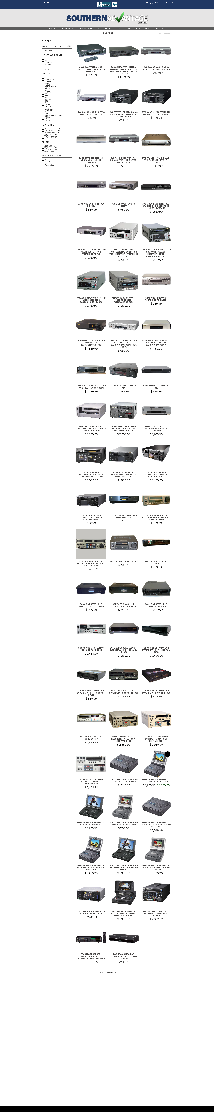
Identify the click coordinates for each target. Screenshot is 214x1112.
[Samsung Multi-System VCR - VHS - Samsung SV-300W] (91, 370)
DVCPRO (48, 92)
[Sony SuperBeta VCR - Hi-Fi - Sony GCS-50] (91, 718)
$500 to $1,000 (49, 146)
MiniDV (47, 104)
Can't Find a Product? (128, 29)
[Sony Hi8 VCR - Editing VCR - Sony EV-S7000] (123, 499)
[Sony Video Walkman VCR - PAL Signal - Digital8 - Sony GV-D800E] (91, 849)
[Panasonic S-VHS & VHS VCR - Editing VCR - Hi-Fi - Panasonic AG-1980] (91, 325)
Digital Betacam (50, 87)
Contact (160, 29)
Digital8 (47, 85)
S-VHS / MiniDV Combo (53, 115)
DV (45, 90)
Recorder (48, 50)
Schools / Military (87, 29)
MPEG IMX (48, 110)
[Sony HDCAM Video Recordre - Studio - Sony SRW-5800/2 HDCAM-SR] (91, 455)
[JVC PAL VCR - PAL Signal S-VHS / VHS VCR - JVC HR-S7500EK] (156, 141)
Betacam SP (49, 79)
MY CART (162, 3)
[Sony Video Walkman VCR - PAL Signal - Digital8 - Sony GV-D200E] (156, 807)
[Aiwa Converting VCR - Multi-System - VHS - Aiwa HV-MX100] (91, 51)
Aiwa (46, 59)
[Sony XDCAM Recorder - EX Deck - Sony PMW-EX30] (91, 894)
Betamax (47, 81)
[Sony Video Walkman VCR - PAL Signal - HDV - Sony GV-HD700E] (123, 849)
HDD (46, 101)
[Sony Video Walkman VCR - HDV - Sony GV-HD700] (91, 807)
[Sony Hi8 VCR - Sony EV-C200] (156, 542)
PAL (45, 163)
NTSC (46, 159)
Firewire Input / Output (52, 130)
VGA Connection (50, 136)
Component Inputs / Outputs (54, 129)
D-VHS (47, 95)
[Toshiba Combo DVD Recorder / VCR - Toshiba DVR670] (123, 938)
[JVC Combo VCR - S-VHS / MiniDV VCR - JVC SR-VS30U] (156, 51)
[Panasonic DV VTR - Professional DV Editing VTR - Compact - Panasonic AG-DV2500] (123, 231)
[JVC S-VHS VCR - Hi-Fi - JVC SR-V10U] (91, 185)
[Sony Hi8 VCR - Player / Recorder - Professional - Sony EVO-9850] (91, 544)
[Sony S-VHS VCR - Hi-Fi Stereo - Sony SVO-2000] (91, 588)
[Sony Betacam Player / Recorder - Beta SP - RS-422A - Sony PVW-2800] (123, 411)
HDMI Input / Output (51, 132)
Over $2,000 (49, 151)
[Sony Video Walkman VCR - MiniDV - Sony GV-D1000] (123, 807)
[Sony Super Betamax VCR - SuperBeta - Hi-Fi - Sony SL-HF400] (91, 675)
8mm (46, 78)
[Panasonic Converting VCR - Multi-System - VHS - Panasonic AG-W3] (91, 231)
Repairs (108, 29)
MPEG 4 (47, 106)
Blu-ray (47, 83)
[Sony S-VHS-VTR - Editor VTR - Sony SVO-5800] (91, 629)
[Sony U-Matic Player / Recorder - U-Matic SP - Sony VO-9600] (123, 719)
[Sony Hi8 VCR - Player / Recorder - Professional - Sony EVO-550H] (156, 499)
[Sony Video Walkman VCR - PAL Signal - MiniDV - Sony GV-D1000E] (156, 849)
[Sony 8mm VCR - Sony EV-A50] (123, 370)
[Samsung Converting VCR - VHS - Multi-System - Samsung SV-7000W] (156, 325)
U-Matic (47, 117)
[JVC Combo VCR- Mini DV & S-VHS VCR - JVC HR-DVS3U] (91, 96)
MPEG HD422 (49, 112)
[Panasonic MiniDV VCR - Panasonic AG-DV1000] (156, 279)
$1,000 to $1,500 (50, 148)
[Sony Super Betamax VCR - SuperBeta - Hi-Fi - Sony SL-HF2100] (156, 630)
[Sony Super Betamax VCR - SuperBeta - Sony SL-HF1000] (123, 675)
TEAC (46, 68)
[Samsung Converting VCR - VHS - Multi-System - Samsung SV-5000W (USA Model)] (123, 325)
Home (52, 29)
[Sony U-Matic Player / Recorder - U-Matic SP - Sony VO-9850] (91, 764)
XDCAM (47, 120)
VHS (46, 119)
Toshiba (47, 69)
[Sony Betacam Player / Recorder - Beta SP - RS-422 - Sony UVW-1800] (91, 411)
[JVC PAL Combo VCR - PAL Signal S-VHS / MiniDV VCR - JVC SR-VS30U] (123, 139)
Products (65, 29)
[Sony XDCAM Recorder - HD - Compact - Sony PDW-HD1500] (156, 892)
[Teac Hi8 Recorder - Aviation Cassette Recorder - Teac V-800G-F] (91, 938)
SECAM (47, 161)
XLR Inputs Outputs (51, 138)
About (148, 29)
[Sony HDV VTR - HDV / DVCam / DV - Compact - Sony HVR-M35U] (91, 499)
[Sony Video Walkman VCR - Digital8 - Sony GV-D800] (156, 764)
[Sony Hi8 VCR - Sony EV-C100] (123, 542)
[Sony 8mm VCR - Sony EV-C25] (156, 370)
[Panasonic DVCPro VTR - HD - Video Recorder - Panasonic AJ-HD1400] (91, 281)
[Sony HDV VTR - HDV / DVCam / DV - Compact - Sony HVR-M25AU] (123, 454)
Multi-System (49, 165)
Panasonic (48, 62)
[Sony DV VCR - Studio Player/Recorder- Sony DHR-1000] (156, 411)
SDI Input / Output (51, 134)
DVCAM (47, 88)
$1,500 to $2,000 (50, 149)
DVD (46, 94)
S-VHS (47, 113)
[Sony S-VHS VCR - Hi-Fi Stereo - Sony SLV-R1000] (123, 588)
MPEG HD (48, 108)
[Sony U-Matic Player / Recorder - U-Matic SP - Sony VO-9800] (156, 719)
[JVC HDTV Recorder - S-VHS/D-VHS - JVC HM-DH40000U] (91, 139)
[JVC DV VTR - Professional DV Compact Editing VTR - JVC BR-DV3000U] (123, 96)
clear (69, 46)
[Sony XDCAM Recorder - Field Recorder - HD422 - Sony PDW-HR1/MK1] (123, 892)
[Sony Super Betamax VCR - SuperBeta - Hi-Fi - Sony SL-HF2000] (123, 629)
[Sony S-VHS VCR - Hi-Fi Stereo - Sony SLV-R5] (156, 588)
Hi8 (45, 97)
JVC (46, 60)
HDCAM (47, 99)
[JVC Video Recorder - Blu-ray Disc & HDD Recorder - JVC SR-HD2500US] (156, 187)
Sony (46, 66)
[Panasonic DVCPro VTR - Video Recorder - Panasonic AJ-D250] (123, 281)
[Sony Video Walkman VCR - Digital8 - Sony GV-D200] (123, 764)
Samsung (47, 64)
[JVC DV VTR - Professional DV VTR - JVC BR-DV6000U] (156, 96)
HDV (46, 103)
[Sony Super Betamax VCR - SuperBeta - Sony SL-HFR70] (156, 675)
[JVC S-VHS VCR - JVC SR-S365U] (123, 185)
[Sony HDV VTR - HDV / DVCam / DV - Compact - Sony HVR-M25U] (156, 454)
